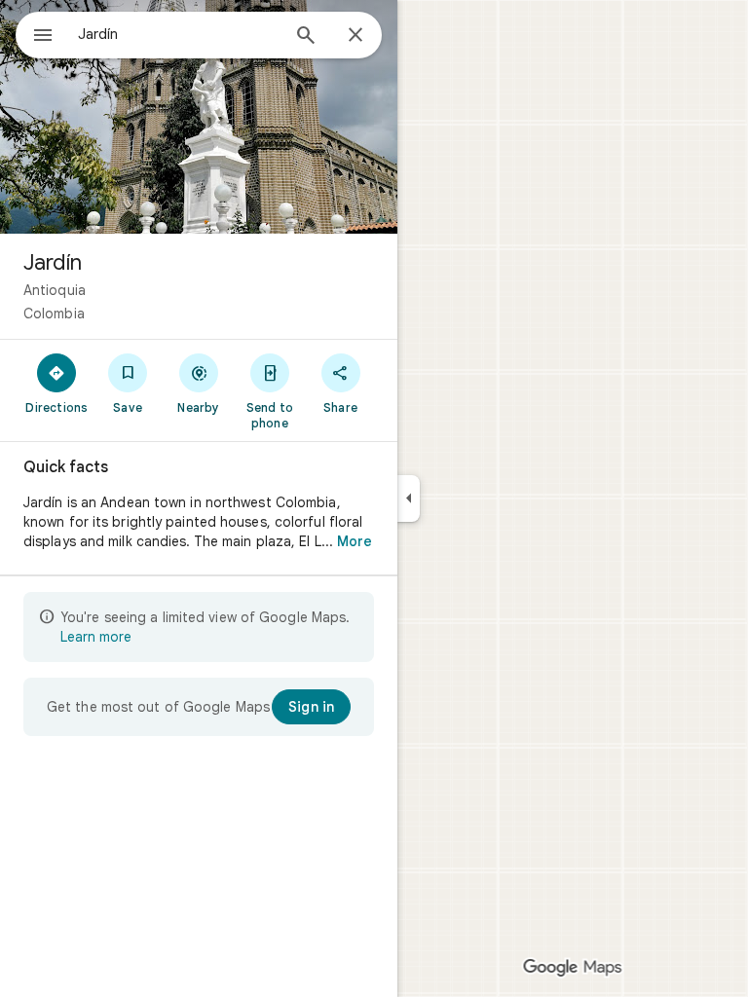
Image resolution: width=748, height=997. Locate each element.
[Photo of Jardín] (198, 117)
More (354, 541)
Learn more (95, 637)
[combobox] (178, 34)
